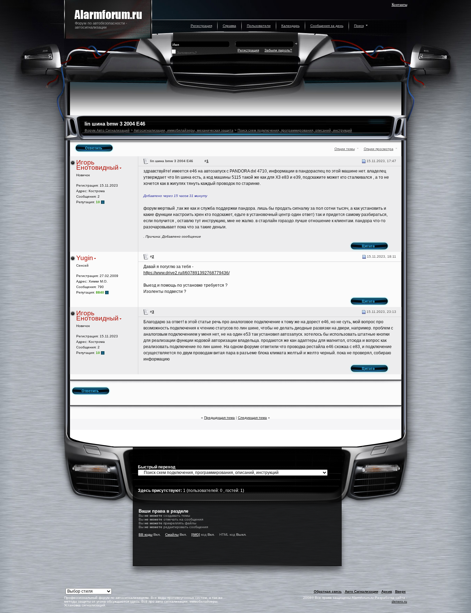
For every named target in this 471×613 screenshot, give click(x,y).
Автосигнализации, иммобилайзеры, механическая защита (183, 130)
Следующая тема (252, 417)
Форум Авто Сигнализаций (107, 130)
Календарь (290, 26)
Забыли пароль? (278, 50)
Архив (386, 591)
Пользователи (259, 26)
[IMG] (195, 534)
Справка (229, 26)
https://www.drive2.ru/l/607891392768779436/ (186, 272)
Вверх (400, 591)
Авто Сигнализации (361, 591)
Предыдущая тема (219, 417)
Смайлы (172, 534)
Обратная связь (328, 591)
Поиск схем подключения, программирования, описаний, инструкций (295, 130)
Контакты (399, 4)
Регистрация (201, 26)
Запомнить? (187, 53)
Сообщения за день (326, 26)
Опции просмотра (378, 149)
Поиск (359, 26)
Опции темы (344, 149)
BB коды (145, 534)
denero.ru (399, 601)
